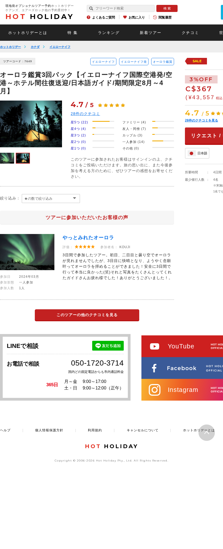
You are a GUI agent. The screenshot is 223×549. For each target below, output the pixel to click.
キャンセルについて (143, 430)
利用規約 (95, 430)
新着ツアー (151, 32)
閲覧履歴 (165, 17)
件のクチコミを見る (201, 120)
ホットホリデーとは (27, 32)
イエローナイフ (59, 46)
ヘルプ (5, 430)
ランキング (109, 32)
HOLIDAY (39, 16)
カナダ (35, 46)
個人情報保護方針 (49, 430)
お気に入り (137, 17)
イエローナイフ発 (134, 61)
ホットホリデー (10, 46)
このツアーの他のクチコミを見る (87, 315)
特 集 (72, 32)
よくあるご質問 (103, 17)
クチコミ (190, 32)
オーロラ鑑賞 (162, 61)
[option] (31, 124)
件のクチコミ (85, 113)
